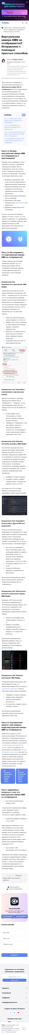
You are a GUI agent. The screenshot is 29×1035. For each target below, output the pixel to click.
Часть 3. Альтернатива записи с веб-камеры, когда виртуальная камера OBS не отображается (14, 134)
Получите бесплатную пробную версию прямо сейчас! (22, 777)
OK (24, 1028)
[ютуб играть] (18, 1012)
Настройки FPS (20, 203)
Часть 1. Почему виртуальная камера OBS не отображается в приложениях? (13, 120)
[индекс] (2, 30)
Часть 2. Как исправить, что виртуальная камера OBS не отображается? (12, 127)
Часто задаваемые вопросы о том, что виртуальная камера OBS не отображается (14, 140)
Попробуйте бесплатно (9, 917)
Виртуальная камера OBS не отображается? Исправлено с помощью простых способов (14, 30)
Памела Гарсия (17, 59)
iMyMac (6, 23)
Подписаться (14, 980)
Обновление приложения (10, 689)
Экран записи (8, 28)
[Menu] (26, 23)
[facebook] (10, 1012)
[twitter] (14, 1012)
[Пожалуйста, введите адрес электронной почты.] (15, 977)
